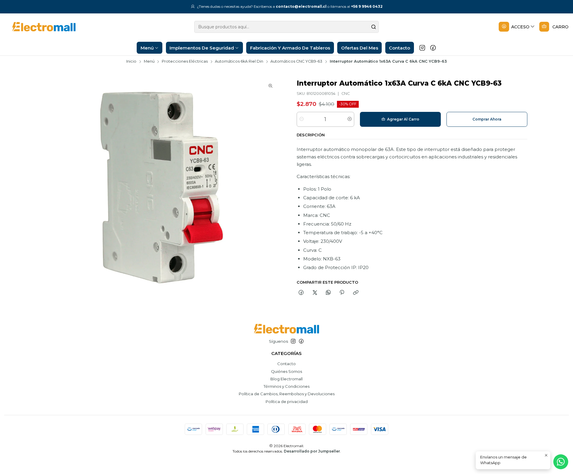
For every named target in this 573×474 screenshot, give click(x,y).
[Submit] (374, 27)
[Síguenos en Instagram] (422, 47)
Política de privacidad (287, 401)
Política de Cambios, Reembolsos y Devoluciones (287, 393)
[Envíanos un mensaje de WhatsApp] (560, 461)
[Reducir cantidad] (301, 119)
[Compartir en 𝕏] (314, 293)
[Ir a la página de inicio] (39, 26)
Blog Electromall (286, 378)
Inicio (131, 62)
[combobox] (286, 27)
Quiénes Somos (286, 371)
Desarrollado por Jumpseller (312, 451)
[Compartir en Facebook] (301, 293)
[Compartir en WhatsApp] (328, 293)
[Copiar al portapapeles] (355, 293)
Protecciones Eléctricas (185, 62)
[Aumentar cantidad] (349, 119)
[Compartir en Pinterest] (342, 293)
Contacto (286, 363)
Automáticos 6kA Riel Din (239, 62)
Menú (149, 62)
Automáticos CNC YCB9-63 (296, 62)
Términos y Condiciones (286, 386)
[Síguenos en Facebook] (433, 47)
